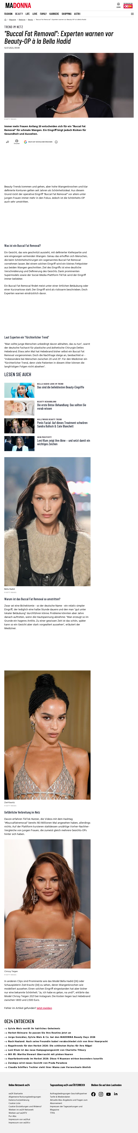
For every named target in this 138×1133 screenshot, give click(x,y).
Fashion (8, 13)
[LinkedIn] (116, 1094)
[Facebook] (93, 1094)
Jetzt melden (44, 1008)
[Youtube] (108, 1094)
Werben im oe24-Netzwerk (21, 1110)
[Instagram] (101, 1094)
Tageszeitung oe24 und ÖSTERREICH (67, 1085)
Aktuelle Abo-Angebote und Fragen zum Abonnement (68, 1101)
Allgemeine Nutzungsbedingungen (25, 1097)
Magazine (12, 20)
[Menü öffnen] (132, 14)
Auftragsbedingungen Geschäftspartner (68, 1093)
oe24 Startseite (16, 1093)
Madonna (22, 20)
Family (43, 13)
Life (28, 13)
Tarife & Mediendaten (60, 1097)
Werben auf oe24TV (18, 1113)
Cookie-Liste (14, 1103)
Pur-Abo (12, 1116)
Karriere (54, 13)
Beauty (19, 13)
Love (34, 13)
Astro (77, 13)
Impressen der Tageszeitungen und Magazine (66, 1108)
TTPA (52, 1113)
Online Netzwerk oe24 (19, 1085)
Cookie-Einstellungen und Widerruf (25, 1106)
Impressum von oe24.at (19, 1119)
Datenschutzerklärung (19, 1100)
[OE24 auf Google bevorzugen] (56, 142)
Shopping (66, 13)
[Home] (5, 20)
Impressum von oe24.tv (19, 1123)
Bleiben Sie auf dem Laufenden (106, 1085)
